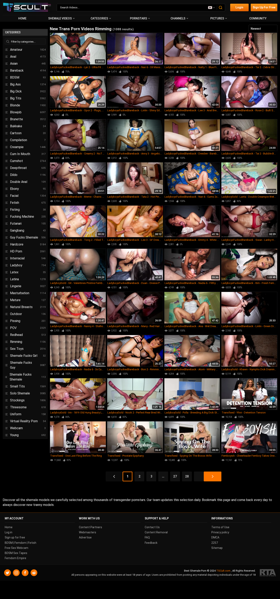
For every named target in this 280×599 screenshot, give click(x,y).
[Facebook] (25, 573)
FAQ (147, 537)
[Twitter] (7, 573)
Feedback (151, 542)
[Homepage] (27, 7)
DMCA (215, 537)
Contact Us (152, 527)
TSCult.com (223, 570)
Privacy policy (220, 532)
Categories (99, 18)
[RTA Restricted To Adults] (268, 573)
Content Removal (156, 532)
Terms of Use (220, 527)
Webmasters (87, 532)
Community (257, 18)
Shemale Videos (60, 18)
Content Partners (90, 527)
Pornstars (138, 18)
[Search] (220, 7)
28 (187, 476)
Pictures (217, 18)
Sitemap (217, 547)
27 (175, 476)
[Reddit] (34, 573)
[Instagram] (16, 573)
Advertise (85, 537)
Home (22, 18)
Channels (178, 18)
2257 (214, 542)
